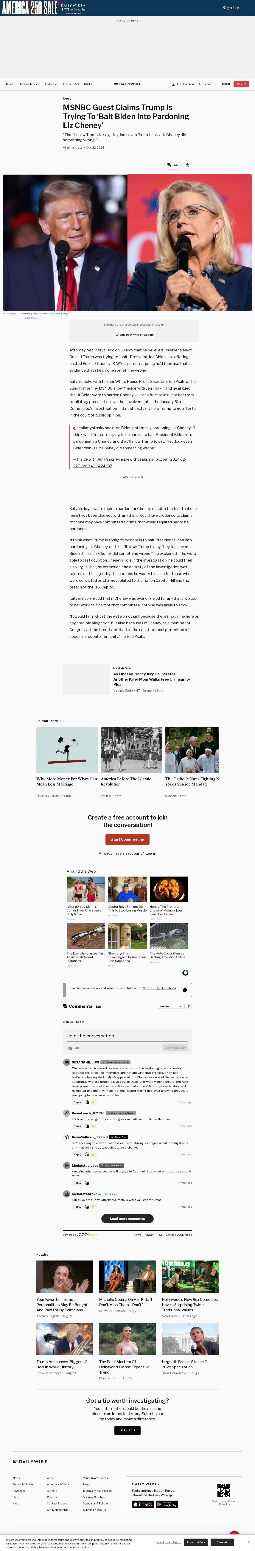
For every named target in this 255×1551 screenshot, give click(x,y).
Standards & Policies (96, 1503)
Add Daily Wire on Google (137, 334)
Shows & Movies (28, 84)
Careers (52, 1497)
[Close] (249, 1542)
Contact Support (57, 1503)
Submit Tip (127, 1430)
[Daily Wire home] (127, 84)
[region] (127, 1542)
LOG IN (226, 84)
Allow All (222, 1542)
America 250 (71, 84)
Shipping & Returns (95, 1497)
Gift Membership (57, 1509)
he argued (181, 388)
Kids (15, 1503)
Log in (150, 853)
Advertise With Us (58, 1484)
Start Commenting (127, 839)
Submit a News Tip (94, 1509)
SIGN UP (241, 84)
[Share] (187, 165)
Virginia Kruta (73, 147)
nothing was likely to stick (164, 605)
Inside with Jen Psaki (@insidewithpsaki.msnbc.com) (123, 459)
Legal (86, 1484)
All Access (51, 84)
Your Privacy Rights (95, 1478)
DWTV (88, 84)
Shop (16, 1497)
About (51, 1478)
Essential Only (196, 1542)
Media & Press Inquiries (97, 1490)
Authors (52, 1490)
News (9, 84)
